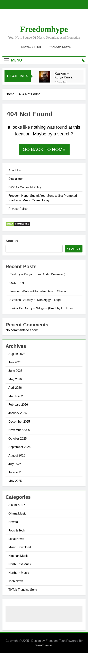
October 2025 (17, 438)
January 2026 (17, 413)
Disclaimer (15, 178)
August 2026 (16, 354)
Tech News (15, 581)
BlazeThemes (44, 645)
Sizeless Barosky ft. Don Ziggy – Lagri (35, 299)
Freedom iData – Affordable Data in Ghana (37, 291)
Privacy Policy (18, 208)
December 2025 (19, 421)
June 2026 (15, 370)
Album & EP (16, 505)
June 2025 (15, 472)
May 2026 (15, 379)
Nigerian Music (18, 555)
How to (13, 522)
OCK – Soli (16, 283)
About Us (14, 170)
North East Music (20, 564)
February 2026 (18, 404)
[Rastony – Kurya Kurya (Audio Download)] (44, 77)
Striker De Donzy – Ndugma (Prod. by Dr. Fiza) (41, 308)
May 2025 (15, 480)
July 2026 (14, 362)
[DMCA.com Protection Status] (18, 225)
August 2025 (16, 455)
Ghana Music (17, 513)
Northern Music (18, 572)
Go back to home (44, 149)
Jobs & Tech (16, 530)
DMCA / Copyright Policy (25, 187)
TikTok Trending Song (22, 589)
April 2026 (15, 387)
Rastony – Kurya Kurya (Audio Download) (63, 75)
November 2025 (19, 430)
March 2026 (16, 396)
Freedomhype (44, 29)
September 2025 (19, 447)
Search (12, 241)
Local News (16, 538)
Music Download (19, 547)
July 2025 (14, 463)
